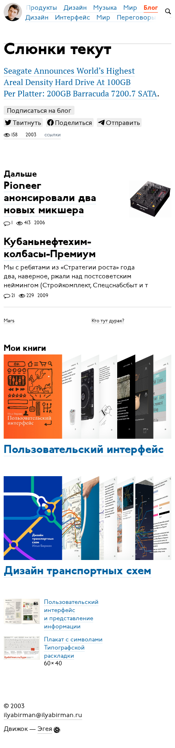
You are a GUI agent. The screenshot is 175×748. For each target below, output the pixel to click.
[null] (23, 122)
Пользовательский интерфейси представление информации (71, 613)
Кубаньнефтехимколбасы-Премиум (50, 248)
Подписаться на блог (39, 110)
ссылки (52, 134)
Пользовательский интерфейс (84, 450)
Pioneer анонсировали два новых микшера (50, 198)
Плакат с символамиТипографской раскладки (73, 647)
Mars (9, 320)
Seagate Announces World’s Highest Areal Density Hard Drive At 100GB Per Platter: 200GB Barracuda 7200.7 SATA (80, 82)
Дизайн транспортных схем (77, 571)
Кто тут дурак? (108, 320)
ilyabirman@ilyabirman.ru (43, 715)
